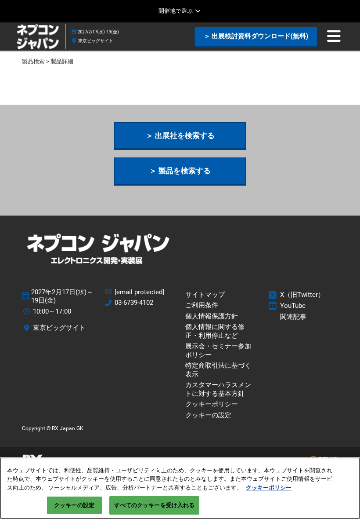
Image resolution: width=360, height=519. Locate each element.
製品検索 (33, 61)
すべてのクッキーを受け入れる (154, 505)
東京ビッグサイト (95, 40)
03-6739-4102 (134, 303)
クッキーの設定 (74, 505)
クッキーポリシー (269, 487)
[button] (255, 36)
